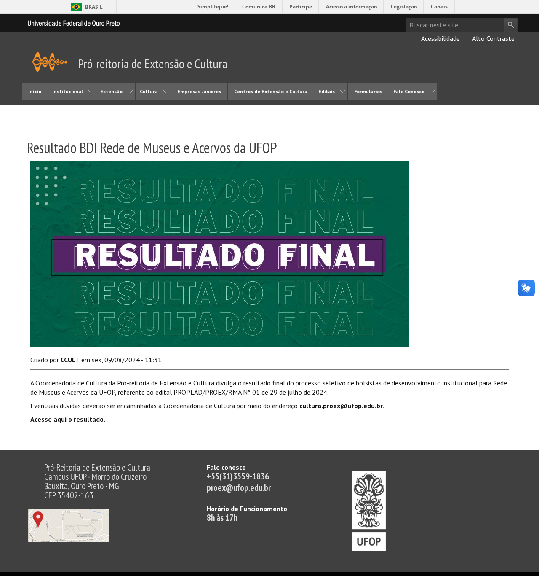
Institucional (67, 91)
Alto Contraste (493, 38)
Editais (326, 91)
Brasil (94, 7)
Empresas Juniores (199, 91)
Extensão (111, 91)
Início (34, 91)
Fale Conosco (408, 91)
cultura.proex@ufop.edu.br (341, 405)
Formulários (368, 91)
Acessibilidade (440, 38)
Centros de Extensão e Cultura (270, 91)
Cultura (149, 91)
